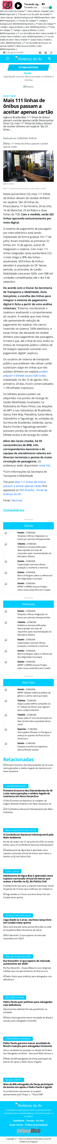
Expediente (18, 1120)
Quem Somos (16, 1124)
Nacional (16, 500)
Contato (30, 1120)
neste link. (44, 465)
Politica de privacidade (36, 1124)
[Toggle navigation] (7, 59)
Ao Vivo (40, 1120)
